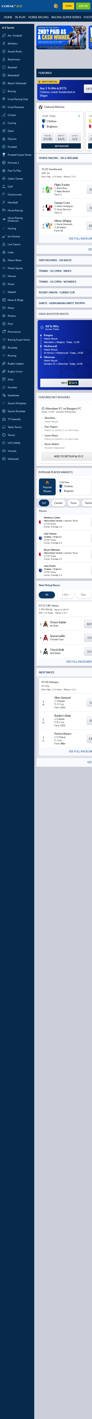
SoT (44, 503)
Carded (58, 503)
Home (8, 17)
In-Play (20, 17)
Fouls (74, 503)
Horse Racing (38, 17)
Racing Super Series (66, 17)
